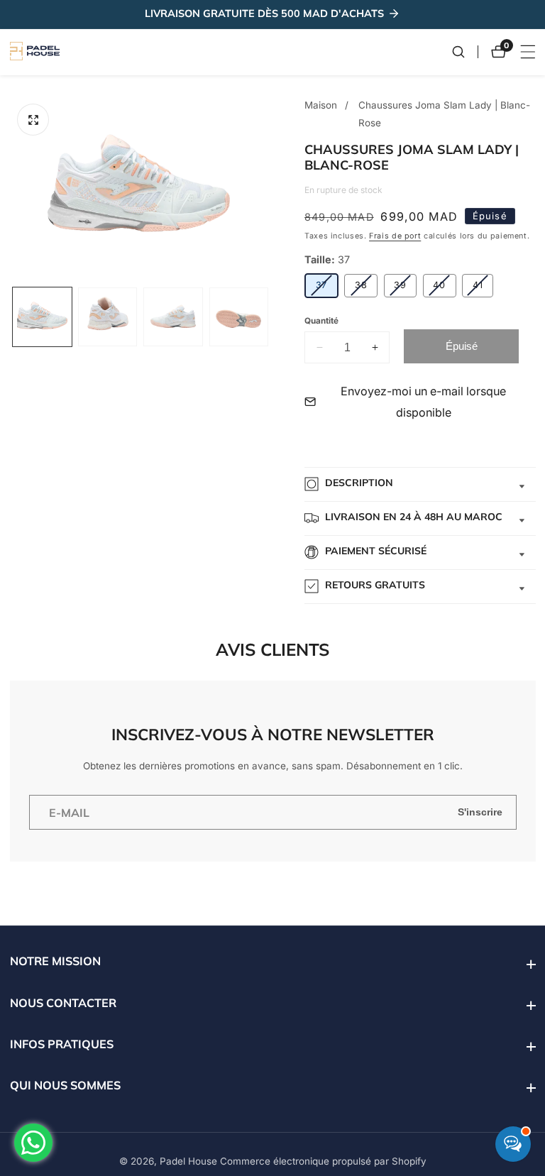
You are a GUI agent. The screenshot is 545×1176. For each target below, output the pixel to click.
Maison (320, 105)
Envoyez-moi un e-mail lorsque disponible (423, 402)
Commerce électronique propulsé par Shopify (323, 1162)
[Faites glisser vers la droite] (269, 316)
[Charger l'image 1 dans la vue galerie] (42, 316)
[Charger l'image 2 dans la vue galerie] (107, 316)
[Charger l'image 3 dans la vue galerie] (172, 316)
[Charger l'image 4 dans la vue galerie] (238, 316)
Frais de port (395, 236)
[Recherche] (465, 51)
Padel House (188, 1162)
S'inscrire (480, 812)
